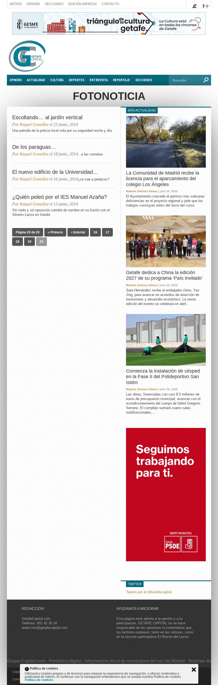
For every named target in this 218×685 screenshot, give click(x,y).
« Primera (55, 232)
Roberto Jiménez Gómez (142, 191)
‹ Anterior (78, 232)
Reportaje (121, 80)
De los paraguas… (34, 147)
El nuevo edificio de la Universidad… (55, 172)
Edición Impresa (82, 4)
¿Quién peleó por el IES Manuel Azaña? (59, 197)
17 (107, 232)
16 (95, 232)
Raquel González (34, 124)
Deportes (76, 80)
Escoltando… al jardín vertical (47, 117)
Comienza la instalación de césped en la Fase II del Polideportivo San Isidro (163, 376)
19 (29, 242)
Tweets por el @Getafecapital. (149, 592)
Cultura (57, 80)
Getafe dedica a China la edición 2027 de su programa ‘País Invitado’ (164, 275)
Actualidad (36, 80)
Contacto (110, 4)
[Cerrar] (194, 669)
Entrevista (99, 80)
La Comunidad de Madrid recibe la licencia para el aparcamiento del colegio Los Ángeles (162, 178)
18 (17, 242)
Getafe (16, 4)
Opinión (33, 4)
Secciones (54, 4)
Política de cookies (39, 680)
